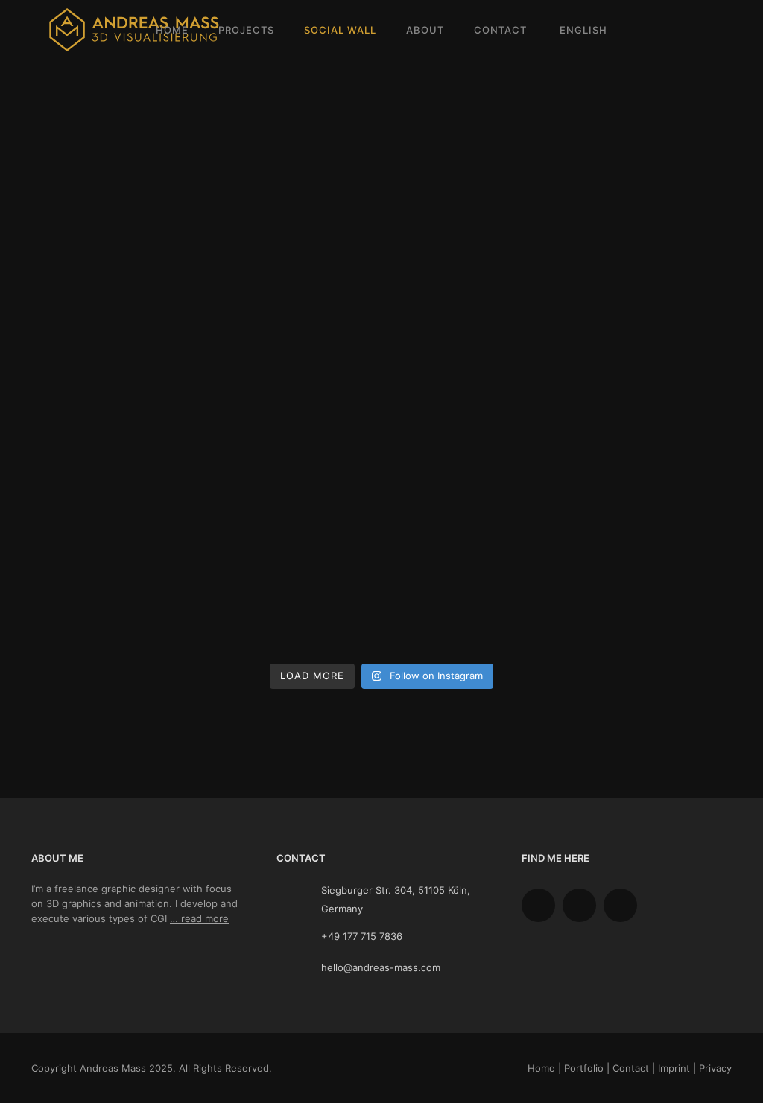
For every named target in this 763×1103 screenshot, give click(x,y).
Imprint (674, 1068)
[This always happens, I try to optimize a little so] (292, 604)
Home (172, 30)
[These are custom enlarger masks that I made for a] (470, 182)
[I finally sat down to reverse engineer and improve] (292, 182)
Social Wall (340, 30)
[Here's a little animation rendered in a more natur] (649, 182)
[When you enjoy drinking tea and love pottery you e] (470, 498)
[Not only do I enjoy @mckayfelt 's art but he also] (649, 393)
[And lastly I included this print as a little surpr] (470, 393)
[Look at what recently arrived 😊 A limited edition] (113, 604)
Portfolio (584, 1068)
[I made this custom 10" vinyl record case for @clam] (470, 287)
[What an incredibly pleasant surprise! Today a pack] (113, 182)
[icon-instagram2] (583, 905)
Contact (500, 30)
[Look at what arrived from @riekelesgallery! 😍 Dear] (649, 287)
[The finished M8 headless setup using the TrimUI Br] (113, 393)
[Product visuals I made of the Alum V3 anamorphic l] (113, 287)
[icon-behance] (542, 905)
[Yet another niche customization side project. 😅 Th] (649, 498)
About (425, 30)
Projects (246, 30)
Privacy (715, 1068)
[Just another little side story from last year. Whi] (649, 604)
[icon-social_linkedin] (624, 905)
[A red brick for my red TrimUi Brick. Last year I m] (470, 604)
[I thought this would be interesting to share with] (292, 393)
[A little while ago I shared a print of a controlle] (292, 498)
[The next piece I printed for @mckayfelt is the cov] (113, 498)
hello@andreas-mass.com (380, 967)
